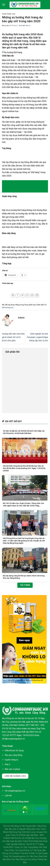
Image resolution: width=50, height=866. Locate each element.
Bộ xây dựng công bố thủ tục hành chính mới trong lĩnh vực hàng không (24, 577)
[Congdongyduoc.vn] (25, 5)
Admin (28, 25)
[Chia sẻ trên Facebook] (18, 295)
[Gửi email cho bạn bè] (27, 295)
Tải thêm (25, 585)
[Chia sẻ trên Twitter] (22, 295)
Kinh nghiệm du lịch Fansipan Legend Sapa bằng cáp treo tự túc (37, 337)
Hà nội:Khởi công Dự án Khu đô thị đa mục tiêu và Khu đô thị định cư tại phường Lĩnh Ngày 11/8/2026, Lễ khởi (24, 468)
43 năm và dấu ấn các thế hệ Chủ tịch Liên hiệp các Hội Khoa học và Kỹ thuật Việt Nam (24, 432)
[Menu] (3, 4)
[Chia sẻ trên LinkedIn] (37, 295)
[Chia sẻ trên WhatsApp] (13, 295)
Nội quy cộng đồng (13, 755)
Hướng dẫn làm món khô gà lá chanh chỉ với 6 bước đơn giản (13, 337)
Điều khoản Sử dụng (14, 750)
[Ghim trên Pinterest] (32, 295)
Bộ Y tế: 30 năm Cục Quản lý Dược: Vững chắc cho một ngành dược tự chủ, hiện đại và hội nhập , (23, 504)
